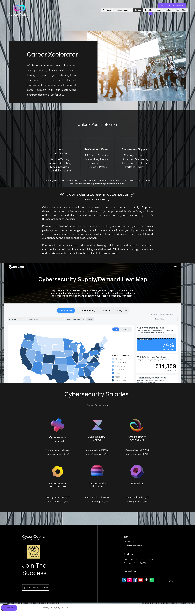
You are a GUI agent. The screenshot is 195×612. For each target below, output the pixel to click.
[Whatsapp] (152, 580)
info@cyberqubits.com (133, 545)
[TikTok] (146, 580)
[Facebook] (135, 580)
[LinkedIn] (124, 580)
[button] (151, 13)
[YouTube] (140, 580)
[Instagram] (129, 580)
